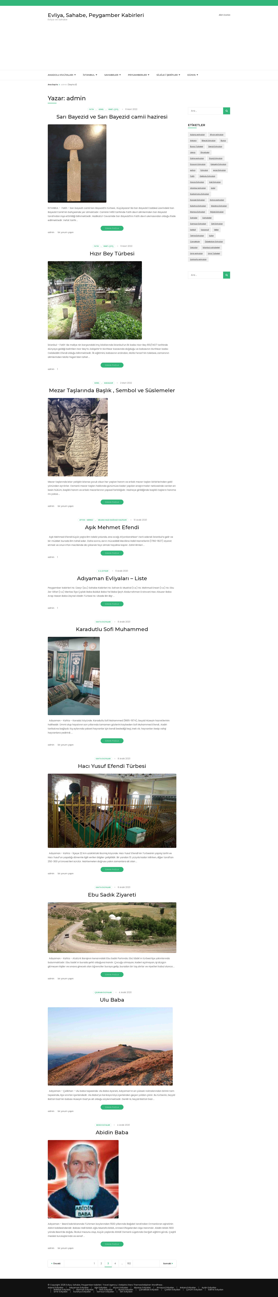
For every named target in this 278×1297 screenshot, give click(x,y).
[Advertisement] (139, 48)
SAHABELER (111, 74)
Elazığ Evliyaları (215, 158)
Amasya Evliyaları (165, 1287)
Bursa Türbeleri (196, 146)
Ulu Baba (112, 1000)
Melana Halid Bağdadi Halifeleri (112, 520)
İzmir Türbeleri (214, 253)
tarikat (193, 229)
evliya (192, 170)
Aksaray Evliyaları (142, 1287)
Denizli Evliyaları (215, 146)
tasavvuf (205, 229)
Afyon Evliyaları (120, 1287)
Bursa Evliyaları (126, 1289)
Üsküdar (193, 247)
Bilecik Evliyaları (208, 140)
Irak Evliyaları (215, 182)
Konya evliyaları (217, 200)
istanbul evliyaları (198, 188)
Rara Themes (135, 1284)
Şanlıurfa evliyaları (198, 259)
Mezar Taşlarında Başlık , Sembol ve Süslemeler (112, 390)
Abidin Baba (112, 1132)
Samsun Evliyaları (198, 223)
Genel (101, 109)
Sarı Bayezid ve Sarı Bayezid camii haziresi (112, 116)
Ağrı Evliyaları (100, 1287)
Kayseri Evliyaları (197, 200)
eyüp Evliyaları (219, 170)
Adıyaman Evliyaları (78, 1287)
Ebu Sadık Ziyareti (112, 894)
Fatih (91, 109)
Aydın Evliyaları (209, 1287)
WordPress (157, 1284)
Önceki (56, 1263)
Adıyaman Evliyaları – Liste (112, 578)
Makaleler (108, 383)
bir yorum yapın (65, 232)
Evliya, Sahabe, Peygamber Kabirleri (96, 15)
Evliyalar (204, 170)
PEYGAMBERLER (137, 74)
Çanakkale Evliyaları (149, 1289)
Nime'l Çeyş (113, 109)
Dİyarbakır (205, 152)
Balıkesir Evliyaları (62, 1289)
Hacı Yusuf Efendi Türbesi (112, 766)
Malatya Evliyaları (219, 206)
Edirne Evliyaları (215, 1289)
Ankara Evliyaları (188, 1287)
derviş (192, 152)
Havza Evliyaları (197, 182)
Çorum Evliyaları (194, 1289)
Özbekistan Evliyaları (214, 241)
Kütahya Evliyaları (198, 206)
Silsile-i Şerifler (167, 74)
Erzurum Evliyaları (197, 164)
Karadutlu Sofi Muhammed (112, 629)
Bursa (223, 140)
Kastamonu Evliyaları (199, 194)
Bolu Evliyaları (106, 1289)
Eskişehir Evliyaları (218, 164)
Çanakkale (195, 241)
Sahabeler (207, 218)
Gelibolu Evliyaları (207, 176)
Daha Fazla (112, 228)
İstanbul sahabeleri (211, 247)
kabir (213, 188)
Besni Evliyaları (103, 1125)
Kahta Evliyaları (103, 622)
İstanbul (89, 74)
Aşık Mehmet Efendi (112, 527)
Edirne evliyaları (197, 158)
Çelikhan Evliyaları (103, 992)
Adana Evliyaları (55, 1287)
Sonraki (167, 1263)
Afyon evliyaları (216, 134)
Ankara (193, 140)
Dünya (191, 74)
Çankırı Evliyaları (172, 1289)
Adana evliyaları (197, 134)
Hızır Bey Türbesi (112, 253)
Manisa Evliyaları (197, 212)
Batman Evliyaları (85, 1289)
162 (130, 1263)
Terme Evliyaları (197, 235)
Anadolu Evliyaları (60, 74)
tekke (216, 229)
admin (51, 232)
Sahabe (193, 218)
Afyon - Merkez (86, 520)
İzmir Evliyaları (60, 1291)
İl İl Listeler (103, 571)
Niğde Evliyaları (217, 212)
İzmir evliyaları (196, 253)
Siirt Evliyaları (217, 223)
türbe (211, 235)
